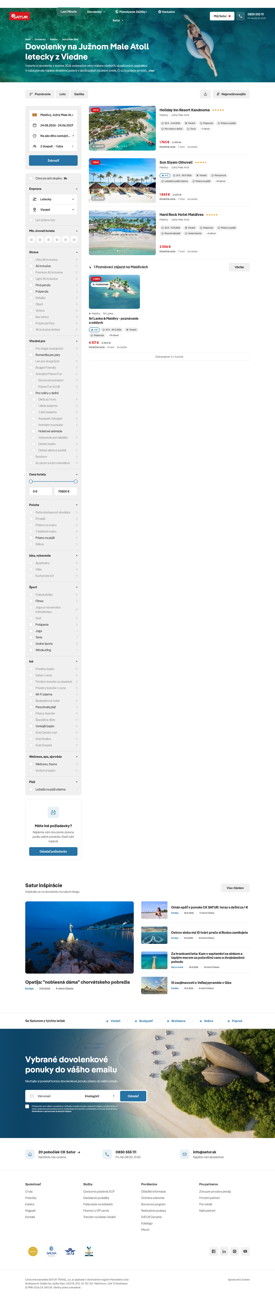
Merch (145, 1230)
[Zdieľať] (205, 94)
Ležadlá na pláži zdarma (176, 181)
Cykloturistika (44, 595)
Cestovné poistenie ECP (99, 1191)
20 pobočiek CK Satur (57, 1152)
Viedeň (115, 1021)
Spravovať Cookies (239, 1279)
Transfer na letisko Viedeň (99, 1217)
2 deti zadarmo (47, 412)
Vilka (39, 569)
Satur (116, 20)
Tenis (39, 637)
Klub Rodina (43, 739)
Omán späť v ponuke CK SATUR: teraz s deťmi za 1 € (209, 907)
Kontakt (30, 1217)
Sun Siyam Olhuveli (176, 162)
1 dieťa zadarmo (48, 406)
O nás (29, 1191)
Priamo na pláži (228, 123)
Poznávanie (43, 94)
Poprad (237, 1021)
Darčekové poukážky (96, 1198)
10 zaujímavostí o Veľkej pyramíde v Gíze (201, 983)
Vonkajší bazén (45, 726)
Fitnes (40, 601)
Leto (62, 94)
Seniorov (41, 456)
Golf (38, 618)
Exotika (79, 94)
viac (152, 70)
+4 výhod (211, 233)
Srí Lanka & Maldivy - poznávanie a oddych (113, 320)
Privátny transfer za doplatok (54, 681)
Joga (39, 631)
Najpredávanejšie (233, 94)
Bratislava (178, 1021)
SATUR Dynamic (151, 1217)
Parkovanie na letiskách (98, 1204)
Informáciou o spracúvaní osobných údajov (51, 1111)
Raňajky (40, 298)
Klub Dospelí (44, 745)
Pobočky (30, 1198)
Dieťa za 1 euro (47, 399)
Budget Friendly (46, 367)
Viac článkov (235, 888)
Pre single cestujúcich (49, 348)
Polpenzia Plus (45, 323)
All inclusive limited (48, 329)
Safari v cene (44, 675)
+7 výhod (205, 128)
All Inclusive (43, 266)
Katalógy (147, 1223)
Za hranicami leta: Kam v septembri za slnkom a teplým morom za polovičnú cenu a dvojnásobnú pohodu (208, 958)
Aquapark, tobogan (50, 418)
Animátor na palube (50, 425)
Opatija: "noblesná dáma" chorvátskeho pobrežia (77, 982)
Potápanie (42, 624)
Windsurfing (43, 650)
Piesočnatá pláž (46, 707)
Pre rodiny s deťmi (47, 393)
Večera (40, 310)
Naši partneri (207, 1210)
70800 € (63, 491)
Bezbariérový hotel (48, 701)
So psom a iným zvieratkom (53, 463)
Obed (39, 304)
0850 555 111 (126, 1152)
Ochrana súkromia (152, 1198)
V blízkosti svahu (46, 531)
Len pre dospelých (47, 361)
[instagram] (234, 1251)
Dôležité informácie (153, 1191)
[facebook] (213, 1251)
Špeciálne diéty (45, 720)
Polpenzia (42, 291)
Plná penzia (43, 285)
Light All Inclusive (47, 279)
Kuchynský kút (45, 576)
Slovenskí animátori (50, 380)
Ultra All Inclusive (47, 259)
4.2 (166, 175)
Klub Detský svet (46, 732)
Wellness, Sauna (46, 764)
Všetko (239, 267)
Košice (208, 1021)
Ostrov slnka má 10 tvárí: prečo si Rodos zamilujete (209, 932)
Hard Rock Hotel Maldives (182, 214)
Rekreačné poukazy (153, 1210)
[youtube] (245, 1251)
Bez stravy (42, 317)
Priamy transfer (45, 713)
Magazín (30, 1210)
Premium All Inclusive (49, 272)
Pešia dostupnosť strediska (53, 512)
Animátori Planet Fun (49, 374)
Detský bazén (47, 444)
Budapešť (146, 1021)
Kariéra (29, 1204)
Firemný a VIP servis (96, 1210)
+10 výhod (220, 181)
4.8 (95, 329)
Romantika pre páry (48, 355)
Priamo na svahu (46, 525)
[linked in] (224, 1251)
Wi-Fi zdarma (44, 694)
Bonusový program (153, 1204)
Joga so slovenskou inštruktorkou (48, 609)
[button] (53, 115)
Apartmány (43, 563)
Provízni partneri (209, 1198)
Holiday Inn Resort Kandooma (185, 110)
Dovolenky (94, 12)
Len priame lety (45, 220)
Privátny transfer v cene (51, 688)
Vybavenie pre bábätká (53, 437)
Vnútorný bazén (46, 770)
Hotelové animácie (50, 431)
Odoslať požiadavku (53, 851)
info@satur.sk (204, 1152)
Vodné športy (44, 644)
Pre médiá (205, 1204)
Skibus (40, 544)
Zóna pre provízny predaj (215, 1191)
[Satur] (19, 16)
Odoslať (133, 1096)
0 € (35, 491)
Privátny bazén (45, 669)
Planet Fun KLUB (49, 387)
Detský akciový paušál (52, 450)
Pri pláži (40, 519)
